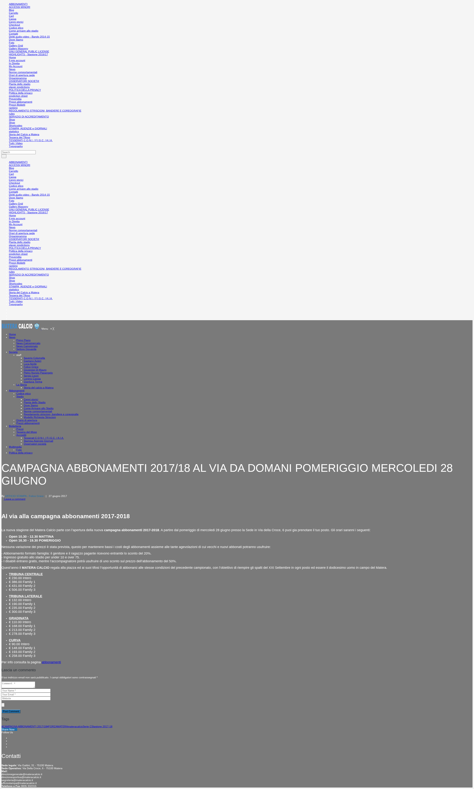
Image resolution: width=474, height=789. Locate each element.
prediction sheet (18, 95)
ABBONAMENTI (18, 4)
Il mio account (17, 60)
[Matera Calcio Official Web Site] (21, 328)
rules (12, 113)
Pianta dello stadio (19, 84)
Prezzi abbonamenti (20, 101)
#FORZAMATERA (57, 726)
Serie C (87, 726)
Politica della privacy (21, 92)
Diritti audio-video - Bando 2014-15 (29, 36)
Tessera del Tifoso (19, 137)
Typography (16, 146)
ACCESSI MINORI (19, 7)
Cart (11, 15)
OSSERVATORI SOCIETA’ (24, 81)
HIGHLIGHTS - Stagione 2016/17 (28, 54)
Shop (12, 119)
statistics (14, 131)
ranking (13, 107)
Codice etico (16, 27)
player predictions (19, 87)
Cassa (12, 18)
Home (12, 57)
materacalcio (75, 726)
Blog (11, 10)
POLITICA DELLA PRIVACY (25, 89)
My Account (15, 66)
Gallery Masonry (18, 48)
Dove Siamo (16, 39)
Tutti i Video (16, 143)
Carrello (13, 12)
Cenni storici (16, 21)
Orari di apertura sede (22, 75)
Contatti (13, 33)
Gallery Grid (16, 45)
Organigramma (18, 78)
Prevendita (15, 98)
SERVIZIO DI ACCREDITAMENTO (29, 116)
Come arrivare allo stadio (23, 30)
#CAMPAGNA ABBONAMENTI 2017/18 (24, 726)
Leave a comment (14, 498)
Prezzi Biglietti (17, 104)
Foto (11, 42)
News (12, 69)
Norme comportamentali (23, 72)
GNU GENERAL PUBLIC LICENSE (29, 51)
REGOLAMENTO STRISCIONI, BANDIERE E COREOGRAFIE (45, 110)
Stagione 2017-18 (101, 726)
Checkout (14, 24)
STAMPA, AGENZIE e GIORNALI (28, 128)
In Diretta (14, 63)
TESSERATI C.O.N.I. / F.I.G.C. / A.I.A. (31, 140)
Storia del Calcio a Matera (24, 134)
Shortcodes (15, 125)
